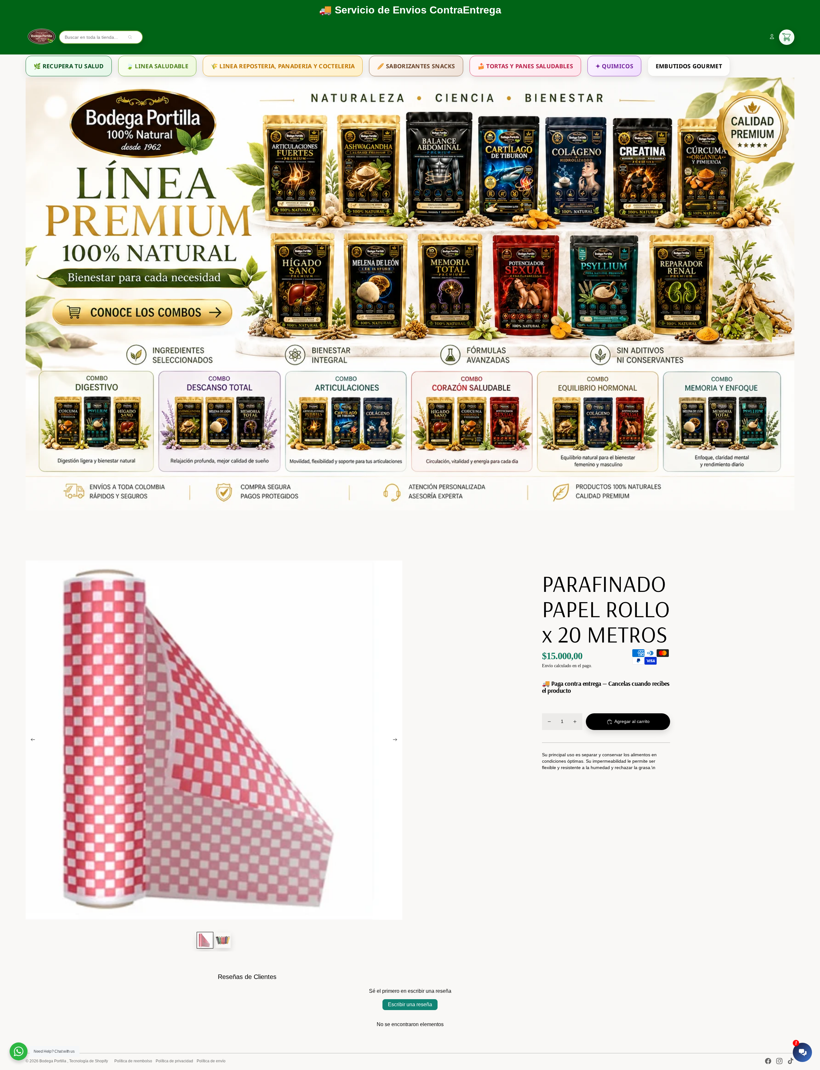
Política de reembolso (133, 1061)
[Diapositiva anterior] (31, 741)
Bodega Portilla (53, 1061)
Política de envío (211, 1061)
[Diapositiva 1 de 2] (205, 940)
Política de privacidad (174, 1061)
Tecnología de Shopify (88, 1061)
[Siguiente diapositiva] (397, 741)
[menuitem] (69, 66)
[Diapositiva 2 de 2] (223, 940)
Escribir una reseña (410, 1004)
